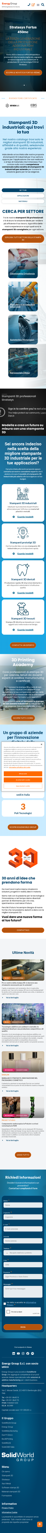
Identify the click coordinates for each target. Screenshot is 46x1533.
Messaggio (7, 1284)
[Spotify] (32, 1353)
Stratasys (6, 1479)
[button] (24, 85)
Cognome (7, 1213)
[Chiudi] (41, 744)
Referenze (9, 1070)
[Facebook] (27, 1353)
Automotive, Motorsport (22, 339)
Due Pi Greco (7, 1435)
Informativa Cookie (9, 1512)
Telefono (6, 1248)
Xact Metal (6, 1483)
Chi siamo (6, 1471)
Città (5, 1260)
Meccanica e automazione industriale (22, 305)
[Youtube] (18, 1353)
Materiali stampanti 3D (11, 1491)
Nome (6, 1201)
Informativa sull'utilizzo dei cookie (19, 767)
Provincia (7, 1272)
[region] (23, 766)
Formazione (7, 1496)
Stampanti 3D (7, 1475)
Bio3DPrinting (7, 1439)
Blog (7, 978)
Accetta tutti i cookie (23, 780)
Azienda (6, 1236)
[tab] (23, 190)
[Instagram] (23, 1353)
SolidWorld (6, 1443)
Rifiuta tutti (23, 773)
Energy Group (7, 1427)
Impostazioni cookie (23, 786)
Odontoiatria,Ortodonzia (22, 273)
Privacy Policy (8, 1508)
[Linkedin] (13, 1353)
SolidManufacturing (10, 1431)
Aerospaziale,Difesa (20, 372)
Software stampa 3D (10, 1487)
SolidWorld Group (9, 1423)
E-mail (6, 1225)
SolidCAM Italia (8, 1447)
